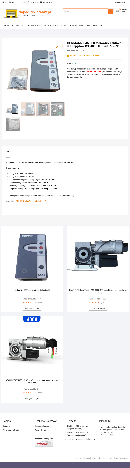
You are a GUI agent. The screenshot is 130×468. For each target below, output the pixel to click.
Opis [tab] (8, 151)
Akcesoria (32, 25)
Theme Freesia (107, 458)
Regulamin (7, 426)
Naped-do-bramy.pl (34, 12)
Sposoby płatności (42, 426)
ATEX (64, 25)
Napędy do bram (12, 25)
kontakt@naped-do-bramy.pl (15, 2)
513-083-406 (47, 2)
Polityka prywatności (11, 430)
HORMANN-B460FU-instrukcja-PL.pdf (30, 201)
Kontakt (97, 25)
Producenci (50, 25)
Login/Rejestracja (120, 2)
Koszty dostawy (41, 430)
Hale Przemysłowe (80, 25)
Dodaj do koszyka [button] (32, 308)
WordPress (123, 458)
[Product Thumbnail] (57, 46)
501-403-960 (34, 2)
